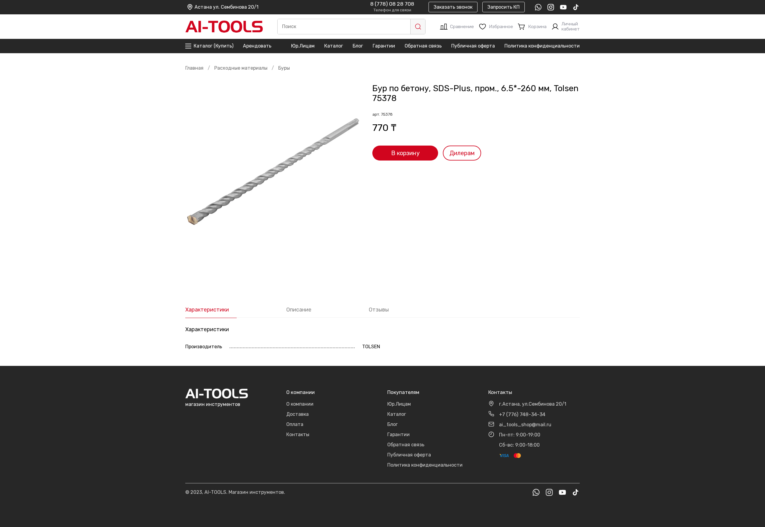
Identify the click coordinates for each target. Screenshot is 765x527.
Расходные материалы (240, 68)
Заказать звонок (453, 7)
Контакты (297, 434)
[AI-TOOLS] (224, 27)
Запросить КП (503, 7)
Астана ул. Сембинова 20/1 (226, 7)
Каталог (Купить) (213, 46)
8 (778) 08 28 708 (392, 4)
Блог (358, 46)
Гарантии (384, 46)
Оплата (294, 424)
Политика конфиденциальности (542, 46)
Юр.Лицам (303, 46)
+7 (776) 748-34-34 (522, 414)
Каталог (333, 46)
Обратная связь (423, 46)
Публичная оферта (473, 46)
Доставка (297, 414)
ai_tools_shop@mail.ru (525, 424)
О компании (299, 404)
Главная (194, 68)
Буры (284, 68)
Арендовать (257, 46)
